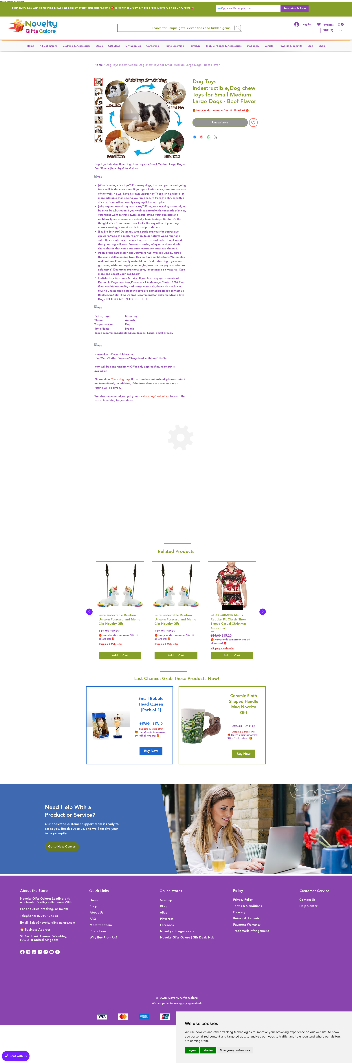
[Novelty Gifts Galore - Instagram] (28, 952)
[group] (176, 611)
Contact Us (307, 899)
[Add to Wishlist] (253, 122)
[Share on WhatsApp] (209, 137)
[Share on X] (216, 137)
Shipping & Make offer (110, 643)
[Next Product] (262, 612)
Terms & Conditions (247, 906)
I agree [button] (192, 1050)
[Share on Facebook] (195, 137)
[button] (341, 24)
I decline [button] (208, 1050)
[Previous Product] (89, 612)
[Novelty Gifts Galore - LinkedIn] (40, 952)
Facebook (167, 925)
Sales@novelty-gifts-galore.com (88, 7)
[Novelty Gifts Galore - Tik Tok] (45, 952)
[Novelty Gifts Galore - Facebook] (22, 952)
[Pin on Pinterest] (202, 137)
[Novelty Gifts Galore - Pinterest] (34, 952)
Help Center (308, 906)
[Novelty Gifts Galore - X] (57, 952)
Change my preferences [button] (235, 1050)
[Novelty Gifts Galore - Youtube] (51, 952)
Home (98, 65)
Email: (25, 922)
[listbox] (332, 30)
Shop (93, 906)
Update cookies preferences (12, 1)
